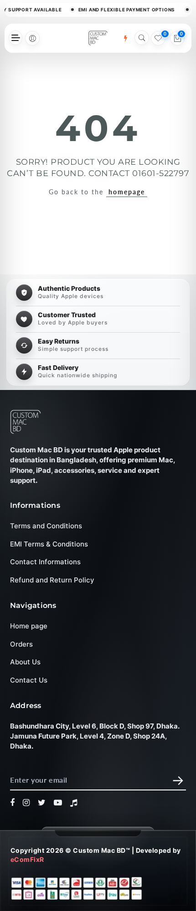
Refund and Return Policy (52, 579)
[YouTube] (58, 803)
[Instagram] (26, 803)
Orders (21, 644)
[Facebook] (12, 803)
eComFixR (27, 859)
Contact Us (28, 680)
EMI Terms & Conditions (49, 543)
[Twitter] (42, 803)
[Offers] (125, 38)
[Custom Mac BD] (25, 422)
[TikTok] (73, 803)
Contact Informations (45, 561)
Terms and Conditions (46, 525)
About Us (25, 662)
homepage (126, 192)
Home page (28, 626)
